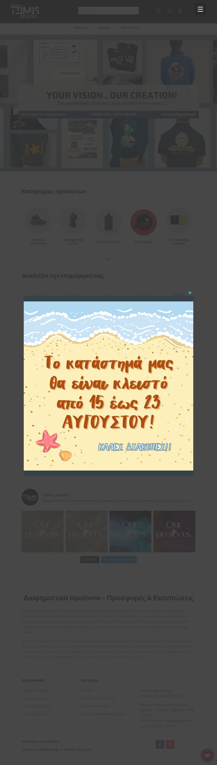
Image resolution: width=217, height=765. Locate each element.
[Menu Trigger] (200, 9)
